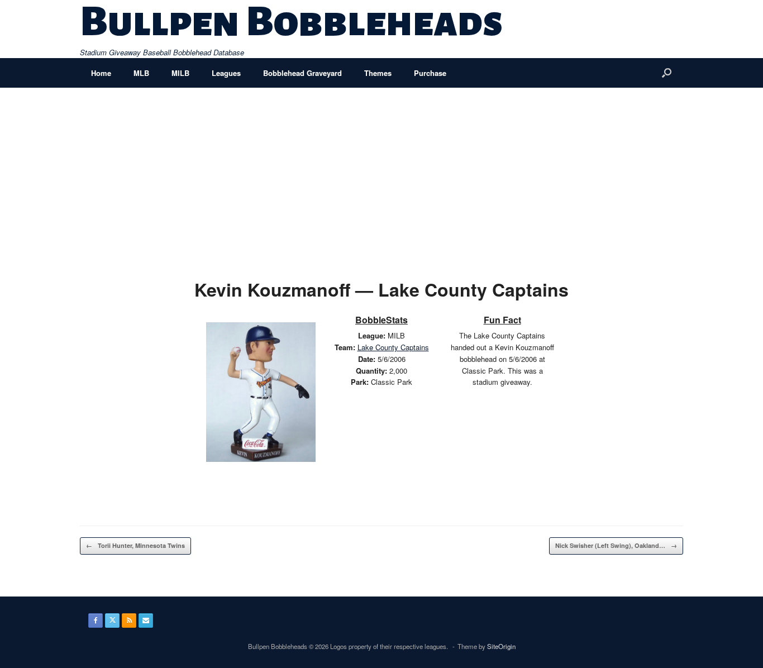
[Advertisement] (381, 171)
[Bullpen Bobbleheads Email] (146, 620)
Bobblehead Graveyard (302, 73)
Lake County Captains (393, 347)
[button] (666, 73)
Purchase (430, 73)
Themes (378, 73)
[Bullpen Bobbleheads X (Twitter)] (112, 620)
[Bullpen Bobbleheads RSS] (129, 620)
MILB (180, 73)
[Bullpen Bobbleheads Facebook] (95, 620)
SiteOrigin (501, 646)
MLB (141, 73)
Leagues (226, 73)
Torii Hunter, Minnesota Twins (135, 545)
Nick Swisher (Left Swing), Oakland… (616, 545)
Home (101, 73)
